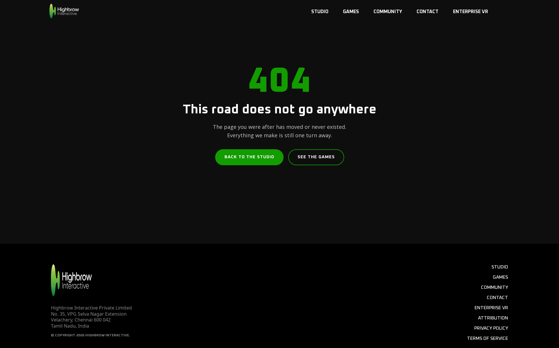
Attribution (493, 318)
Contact (427, 11)
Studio (319, 11)
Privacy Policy (491, 328)
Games (351, 11)
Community (388, 11)
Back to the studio (249, 157)
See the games (316, 157)
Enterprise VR (470, 11)
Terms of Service (487, 338)
